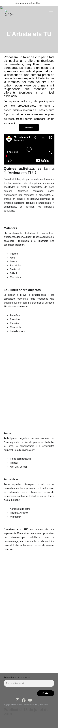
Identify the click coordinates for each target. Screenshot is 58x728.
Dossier (29, 127)
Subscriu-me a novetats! (17, 677)
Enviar (46, 693)
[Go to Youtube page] (30, 700)
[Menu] (51, 13)
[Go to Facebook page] (24, 700)
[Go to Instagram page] (17, 700)
